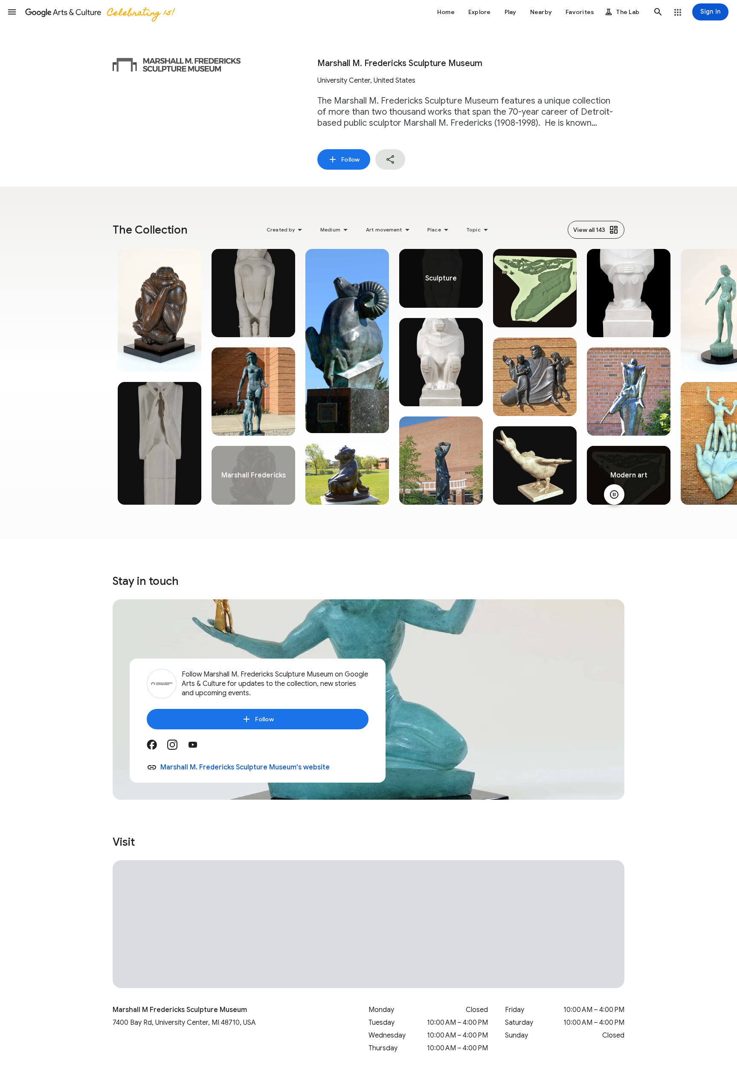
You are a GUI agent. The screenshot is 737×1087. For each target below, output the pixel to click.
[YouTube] (198, 748)
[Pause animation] (614, 494)
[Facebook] (157, 748)
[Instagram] (177, 748)
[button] (12, 12)
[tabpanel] (159, 377)
